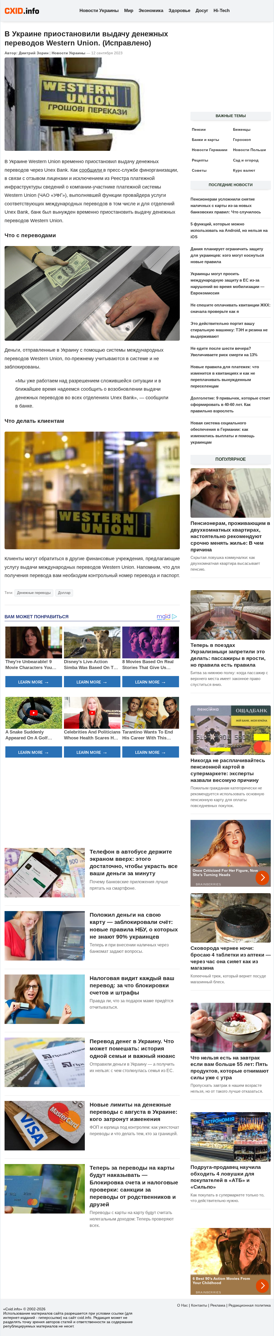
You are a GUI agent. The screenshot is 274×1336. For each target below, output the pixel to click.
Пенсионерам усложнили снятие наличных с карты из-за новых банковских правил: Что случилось (226, 205)
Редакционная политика (250, 1305)
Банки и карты (205, 139)
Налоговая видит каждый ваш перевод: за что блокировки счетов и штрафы (132, 985)
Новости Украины (99, 10)
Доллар (64, 593)
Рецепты (200, 160)
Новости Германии (209, 150)
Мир (128, 10)
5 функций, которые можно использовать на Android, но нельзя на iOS (229, 230)
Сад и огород (245, 160)
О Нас (182, 1305)
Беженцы (241, 129)
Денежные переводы (34, 593)
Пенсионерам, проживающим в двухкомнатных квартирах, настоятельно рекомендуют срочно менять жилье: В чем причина (230, 536)
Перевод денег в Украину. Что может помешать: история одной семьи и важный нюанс (132, 1048)
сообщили (91, 170)
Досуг (202, 10)
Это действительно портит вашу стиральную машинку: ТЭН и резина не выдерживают (229, 330)
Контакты (199, 1305)
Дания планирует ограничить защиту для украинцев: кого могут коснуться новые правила (227, 255)
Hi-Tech (222, 10)
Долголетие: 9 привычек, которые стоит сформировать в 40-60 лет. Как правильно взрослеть (230, 404)
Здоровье (179, 10)
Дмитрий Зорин (33, 53)
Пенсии (199, 129)
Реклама (217, 1305)
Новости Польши (249, 150)
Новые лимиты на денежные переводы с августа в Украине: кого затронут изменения (133, 1111)
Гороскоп (242, 139)
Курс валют (244, 170)
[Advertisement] (92, 802)
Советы (199, 170)
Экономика (151, 10)
